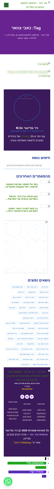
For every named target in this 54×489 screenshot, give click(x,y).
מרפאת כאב (43, 338)
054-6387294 (27, 389)
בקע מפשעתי (18, 287)
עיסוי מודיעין (12, 349)
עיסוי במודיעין (42, 349)
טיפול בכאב (28, 318)
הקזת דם (44, 307)
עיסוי (20, 344)
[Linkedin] (22, 397)
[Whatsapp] (8, 481)
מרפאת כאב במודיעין (25, 338)
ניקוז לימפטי (43, 344)
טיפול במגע (25, 323)
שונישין (25, 364)
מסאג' (31, 328)
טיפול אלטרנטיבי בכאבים (28, 313)
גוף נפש (32, 292)
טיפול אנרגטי (43, 318)
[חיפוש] (14, 5)
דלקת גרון (17, 297)
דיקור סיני (30, 297)
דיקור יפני (43, 297)
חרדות (22, 307)
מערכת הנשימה (27, 333)
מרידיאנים (12, 333)
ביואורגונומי (32, 287)
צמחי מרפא (28, 359)
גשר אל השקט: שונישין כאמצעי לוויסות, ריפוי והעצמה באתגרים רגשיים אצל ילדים (22, 185)
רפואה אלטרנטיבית (40, 364)
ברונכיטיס (44, 292)
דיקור (21, 292)
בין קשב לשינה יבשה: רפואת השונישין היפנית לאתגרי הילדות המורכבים (22, 209)
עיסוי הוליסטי (27, 349)
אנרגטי (45, 287)
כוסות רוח (10, 323)
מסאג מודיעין (18, 328)
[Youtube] (27, 397)
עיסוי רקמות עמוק (27, 354)
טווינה (45, 313)
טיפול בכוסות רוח (41, 323)
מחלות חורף (43, 328)
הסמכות (25, 136)
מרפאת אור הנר (38, 434)
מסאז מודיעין (42, 333)
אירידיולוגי (41, 410)
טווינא (12, 307)
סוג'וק (30, 344)
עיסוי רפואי (43, 354)
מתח (10, 338)
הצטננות (15, 302)
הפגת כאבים (28, 302)
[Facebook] (32, 397)
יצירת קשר (13, 418)
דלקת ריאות (43, 302)
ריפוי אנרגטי (14, 359)
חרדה (32, 307)
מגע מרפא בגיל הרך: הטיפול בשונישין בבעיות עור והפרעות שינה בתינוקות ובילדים (23, 197)
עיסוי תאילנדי (42, 359)
